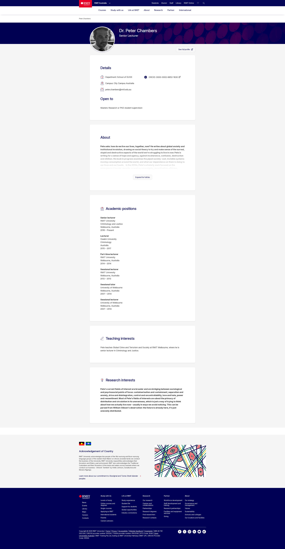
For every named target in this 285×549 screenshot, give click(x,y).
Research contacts (149, 518)
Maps (84, 512)
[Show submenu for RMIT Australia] (108, 3)
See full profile (184, 49)
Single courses (106, 508)
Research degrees (150, 511)
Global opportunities (129, 510)
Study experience (128, 500)
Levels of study (106, 500)
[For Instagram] (189, 531)
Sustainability (189, 511)
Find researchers (149, 515)
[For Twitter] (184, 531)
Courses (102, 10)
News (84, 502)
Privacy (114, 531)
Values (187, 508)
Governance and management (191, 504)
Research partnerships (172, 508)
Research (158, 10)
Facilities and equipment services (173, 512)
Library (84, 509)
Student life (126, 503)
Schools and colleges (193, 515)
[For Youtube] (199, 531)
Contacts (85, 518)
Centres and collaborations (148, 504)
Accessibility (123, 531)
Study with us (117, 10)
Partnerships (147, 508)
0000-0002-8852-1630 (167, 77)
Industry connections (129, 513)
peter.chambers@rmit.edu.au (118, 89)
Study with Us (106, 496)
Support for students (129, 506)
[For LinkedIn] (194, 531)
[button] (204, 3)
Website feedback (136, 531)
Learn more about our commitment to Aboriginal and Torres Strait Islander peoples (108, 477)
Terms (108, 531)
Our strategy (189, 500)
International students (108, 515)
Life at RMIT (133, 10)
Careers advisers (107, 521)
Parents (103, 518)
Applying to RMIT (107, 511)
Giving (166, 516)
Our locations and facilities (194, 518)
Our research (147, 500)
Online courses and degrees (108, 504)
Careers (85, 515)
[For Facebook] (179, 531)
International (185, 10)
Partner (170, 10)
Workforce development (173, 500)
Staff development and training (172, 504)
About (147, 10)
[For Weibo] (204, 531)
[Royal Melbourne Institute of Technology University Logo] (85, 3)
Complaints (148, 531)
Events (84, 505)
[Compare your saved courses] (199, 3)
